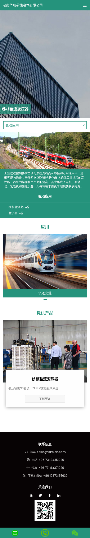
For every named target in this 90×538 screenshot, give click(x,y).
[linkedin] (59, 496)
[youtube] (31, 496)
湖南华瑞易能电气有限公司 (23, 5)
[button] (45, 299)
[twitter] (40, 496)
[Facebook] (50, 496)
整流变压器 (16, 213)
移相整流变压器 (19, 207)
